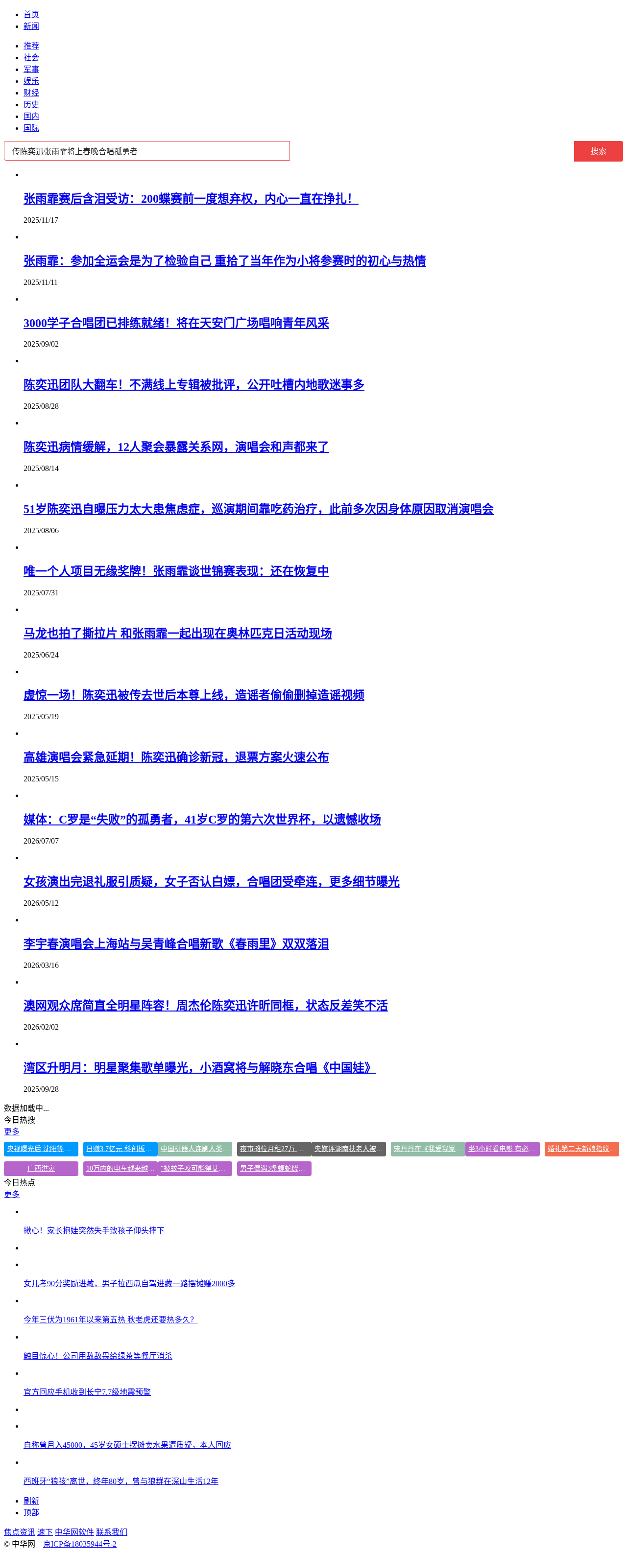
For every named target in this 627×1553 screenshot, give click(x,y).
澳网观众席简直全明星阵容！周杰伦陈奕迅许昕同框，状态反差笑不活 (206, 1005)
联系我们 (111, 1532)
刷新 (31, 1501)
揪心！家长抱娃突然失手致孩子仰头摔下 (94, 1230)
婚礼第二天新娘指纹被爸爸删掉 (583, 1149)
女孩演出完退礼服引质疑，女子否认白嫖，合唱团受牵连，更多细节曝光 (212, 881)
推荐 (31, 46)
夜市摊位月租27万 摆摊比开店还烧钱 (276, 1149)
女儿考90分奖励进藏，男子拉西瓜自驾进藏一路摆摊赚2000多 (129, 1283)
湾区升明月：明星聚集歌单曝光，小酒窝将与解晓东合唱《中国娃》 (200, 1067)
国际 (31, 128)
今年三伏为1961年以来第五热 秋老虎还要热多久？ (111, 1320)
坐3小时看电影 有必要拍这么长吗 (504, 1149)
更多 (12, 1132)
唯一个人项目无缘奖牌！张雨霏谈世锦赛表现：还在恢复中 (176, 571)
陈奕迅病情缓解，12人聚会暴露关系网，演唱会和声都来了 (176, 447)
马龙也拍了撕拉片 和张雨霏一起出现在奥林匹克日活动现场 (178, 633)
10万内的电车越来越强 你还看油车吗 (122, 1168)
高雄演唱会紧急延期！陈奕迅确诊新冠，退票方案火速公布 (176, 757)
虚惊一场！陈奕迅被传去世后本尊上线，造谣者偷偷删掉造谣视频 (194, 695)
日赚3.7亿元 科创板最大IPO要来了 (122, 1149)
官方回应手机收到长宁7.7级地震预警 (87, 1392)
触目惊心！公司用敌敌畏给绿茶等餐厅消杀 (98, 1356)
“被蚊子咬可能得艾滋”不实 (196, 1168)
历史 (31, 104)
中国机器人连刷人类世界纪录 (196, 1149)
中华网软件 (74, 1532)
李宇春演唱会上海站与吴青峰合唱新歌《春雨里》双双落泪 (176, 944)
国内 (31, 116)
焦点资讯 (19, 1532)
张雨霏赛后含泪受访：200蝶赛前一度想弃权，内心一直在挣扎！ (191, 198)
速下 (45, 1532)
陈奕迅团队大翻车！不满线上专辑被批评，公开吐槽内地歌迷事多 (194, 384)
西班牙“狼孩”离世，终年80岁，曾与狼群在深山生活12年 (121, 1481)
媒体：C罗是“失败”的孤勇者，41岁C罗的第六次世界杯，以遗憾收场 (202, 819)
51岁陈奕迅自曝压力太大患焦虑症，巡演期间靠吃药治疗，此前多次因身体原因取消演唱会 (259, 509)
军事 (31, 69)
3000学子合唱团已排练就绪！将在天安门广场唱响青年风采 (176, 323)
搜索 (598, 151)
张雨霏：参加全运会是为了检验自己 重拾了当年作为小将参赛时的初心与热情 (225, 261)
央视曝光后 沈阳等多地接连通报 (42, 1149)
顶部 (31, 1512)
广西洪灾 (41, 1168)
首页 (31, 14)
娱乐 (31, 81)
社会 (31, 57)
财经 (31, 93)
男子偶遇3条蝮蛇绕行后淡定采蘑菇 (276, 1168)
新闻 (31, 26)
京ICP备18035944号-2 (80, 1544)
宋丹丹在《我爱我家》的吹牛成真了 (429, 1149)
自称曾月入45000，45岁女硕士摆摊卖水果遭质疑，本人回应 (127, 1445)
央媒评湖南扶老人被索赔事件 (350, 1149)
